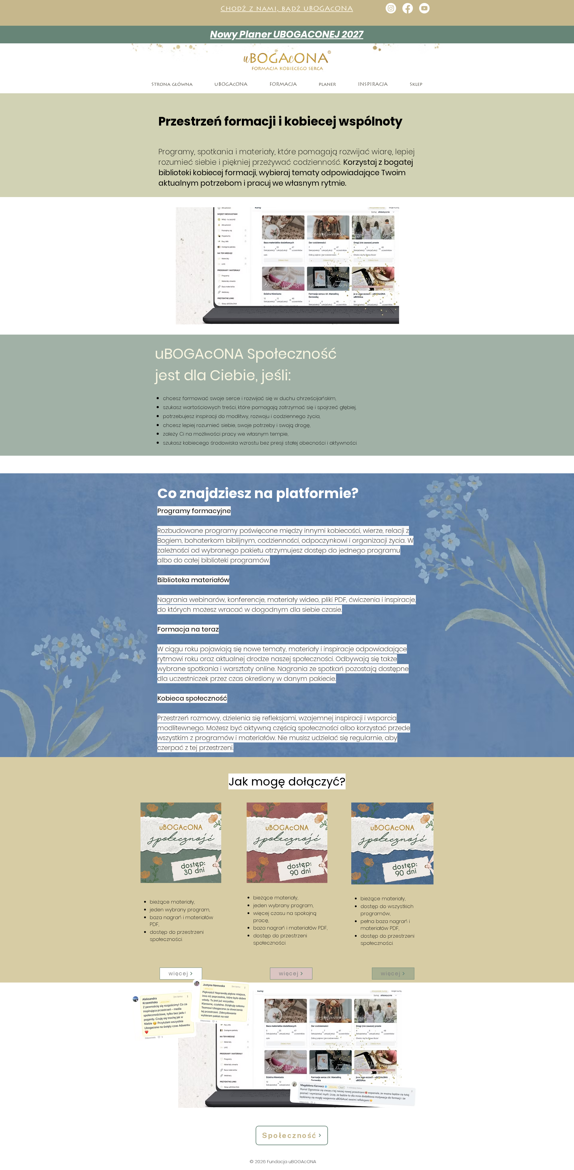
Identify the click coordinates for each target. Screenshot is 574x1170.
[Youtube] (424, 8)
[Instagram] (391, 8)
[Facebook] (407, 8)
